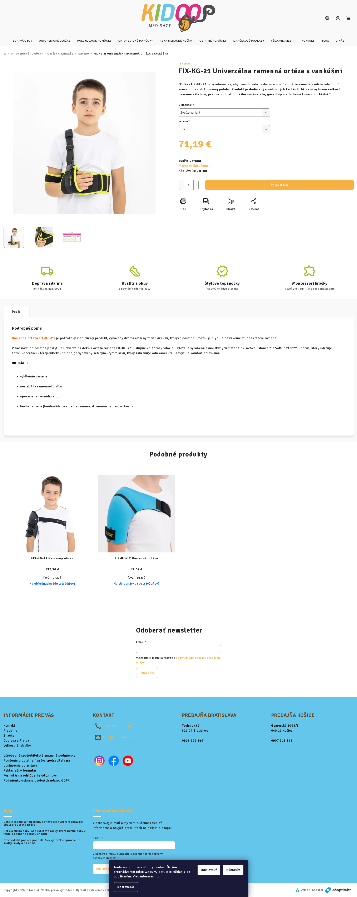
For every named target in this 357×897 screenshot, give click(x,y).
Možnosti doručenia (194, 166)
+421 (117, 726)
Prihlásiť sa (147, 673)
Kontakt (9, 725)
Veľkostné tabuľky (17, 745)
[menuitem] (22, 41)
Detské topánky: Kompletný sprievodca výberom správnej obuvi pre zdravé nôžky (43, 823)
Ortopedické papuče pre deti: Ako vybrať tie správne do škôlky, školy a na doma (42, 842)
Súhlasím (233, 870)
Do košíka (281, 185)
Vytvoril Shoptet (312, 890)
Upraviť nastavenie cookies (95, 890)
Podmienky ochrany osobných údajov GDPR (37, 780)
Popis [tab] (16, 312)
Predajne (11, 730)
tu (158, 876)
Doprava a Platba (16, 740)
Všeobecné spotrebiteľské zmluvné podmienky (39, 755)
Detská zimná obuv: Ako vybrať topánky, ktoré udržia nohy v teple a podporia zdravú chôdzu (45, 832)
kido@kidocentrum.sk (120, 737)
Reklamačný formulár (20, 770)
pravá (57, 578)
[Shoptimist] (338, 890)
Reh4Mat (185, 63)
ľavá (46, 578)
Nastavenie (126, 887)
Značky (9, 735)
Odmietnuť (209, 870)
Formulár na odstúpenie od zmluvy (30, 775)
